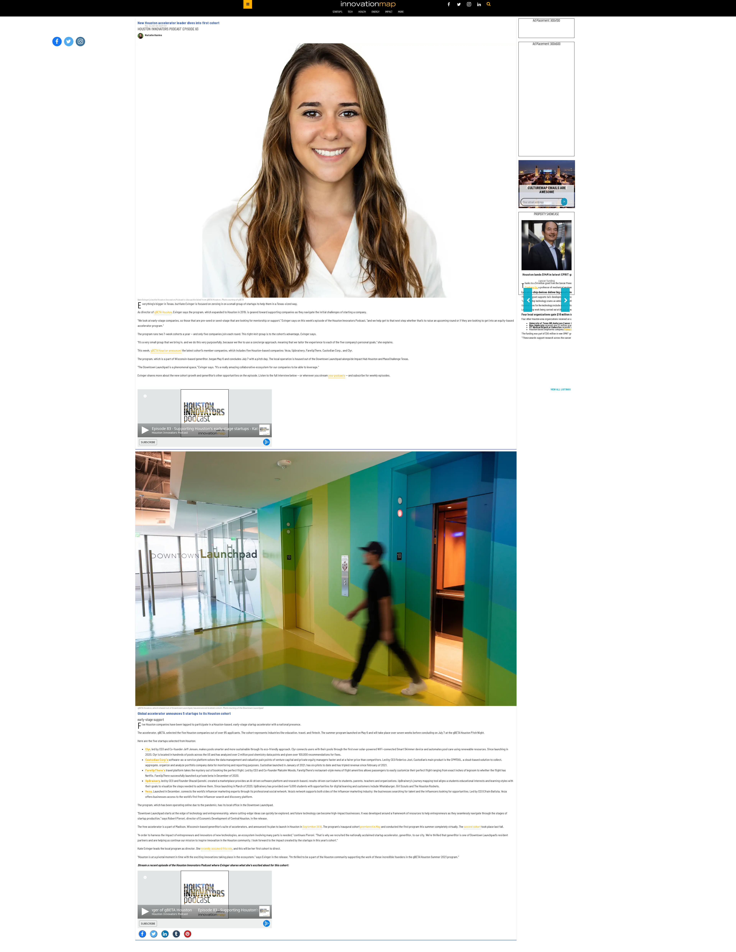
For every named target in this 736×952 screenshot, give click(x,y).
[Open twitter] (458, 4)
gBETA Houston (163, 312)
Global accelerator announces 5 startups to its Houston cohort (184, 713)
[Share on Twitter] (153, 934)
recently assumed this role (216, 848)
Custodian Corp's (156, 759)
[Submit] (488, 4)
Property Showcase (546, 214)
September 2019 (312, 826)
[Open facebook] (448, 4)
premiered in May (370, 826)
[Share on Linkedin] (165, 934)
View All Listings (561, 389)
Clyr (147, 749)
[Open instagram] (468, 4)
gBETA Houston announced (166, 350)
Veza (148, 791)
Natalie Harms (153, 35)
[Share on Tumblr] (176, 934)
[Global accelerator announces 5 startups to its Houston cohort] (326, 578)
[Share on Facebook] (142, 934)
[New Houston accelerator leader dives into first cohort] (326, 170)
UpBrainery (152, 780)
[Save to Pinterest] (187, 934)
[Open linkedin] (479, 4)
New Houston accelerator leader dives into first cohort (178, 23)
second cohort (472, 826)
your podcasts (336, 375)
